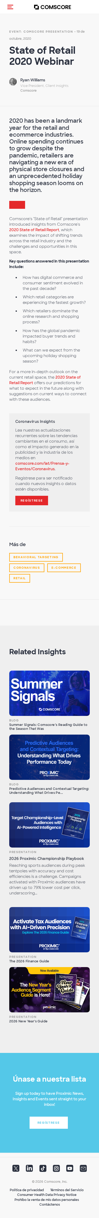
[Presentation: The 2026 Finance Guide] (49, 929)
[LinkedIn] (29, 1170)
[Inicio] (52, 7)
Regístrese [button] (48, 1123)
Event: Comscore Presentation (41, 31)
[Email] (83, 1170)
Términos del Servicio (67, 1190)
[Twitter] (16, 1170)
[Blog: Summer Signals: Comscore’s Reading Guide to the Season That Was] (49, 693)
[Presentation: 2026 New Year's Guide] (49, 989)
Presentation (22, 852)
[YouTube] (69, 1170)
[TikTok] (42, 1170)
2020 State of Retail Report (34, 229)
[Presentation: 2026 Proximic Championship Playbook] (49, 825)
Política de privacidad (27, 1190)
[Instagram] (56, 1170)
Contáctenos (49, 1204)
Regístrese (32, 500)
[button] (10, 7)
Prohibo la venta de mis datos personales (47, 1200)
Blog (14, 720)
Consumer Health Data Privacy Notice (47, 1195)
